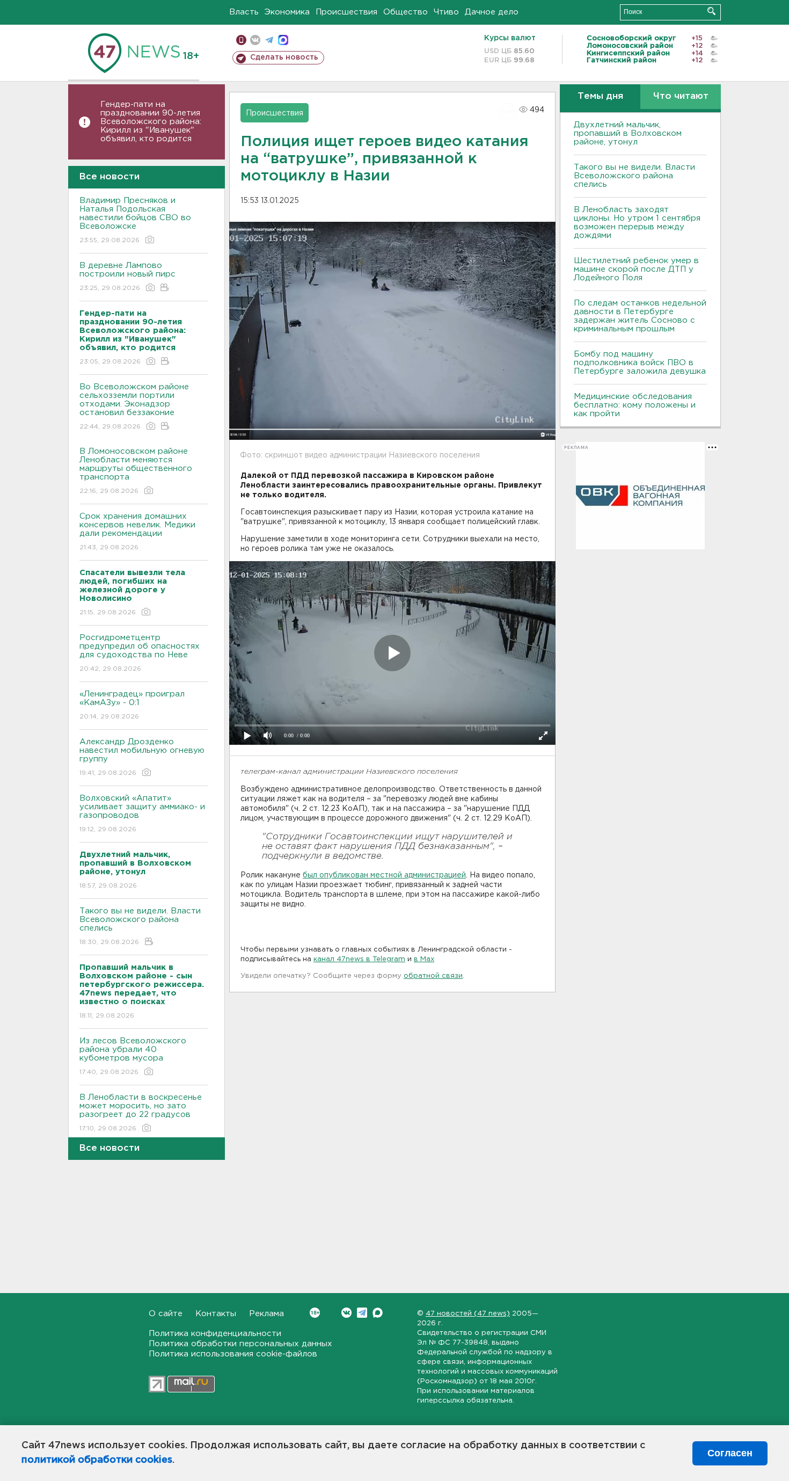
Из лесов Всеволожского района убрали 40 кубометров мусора (132, 1056)
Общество (405, 12)
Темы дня (600, 96)
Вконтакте (346, 1313)
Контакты (215, 1313)
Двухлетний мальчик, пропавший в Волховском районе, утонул (628, 133)
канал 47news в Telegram (359, 959)
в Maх (424, 959)
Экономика (287, 12)
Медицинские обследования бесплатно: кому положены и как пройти (635, 405)
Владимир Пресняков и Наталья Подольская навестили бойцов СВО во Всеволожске (135, 220)
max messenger (283, 40)
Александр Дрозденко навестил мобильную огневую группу (141, 757)
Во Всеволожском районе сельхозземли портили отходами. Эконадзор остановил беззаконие (134, 406)
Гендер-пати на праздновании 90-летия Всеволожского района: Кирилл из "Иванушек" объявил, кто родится (150, 121)
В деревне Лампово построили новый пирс (127, 276)
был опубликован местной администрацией (384, 875)
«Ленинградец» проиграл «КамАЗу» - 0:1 (132, 705)
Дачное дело (491, 12)
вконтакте (255, 40)
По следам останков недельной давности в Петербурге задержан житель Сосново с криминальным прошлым (640, 316)
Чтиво (446, 12)
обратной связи (433, 976)
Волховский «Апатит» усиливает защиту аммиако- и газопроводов (142, 813)
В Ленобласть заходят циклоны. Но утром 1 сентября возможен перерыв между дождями (637, 222)
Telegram (362, 1313)
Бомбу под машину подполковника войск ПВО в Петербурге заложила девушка (640, 363)
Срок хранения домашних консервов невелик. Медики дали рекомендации (137, 531)
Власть (244, 12)
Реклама (266, 1313)
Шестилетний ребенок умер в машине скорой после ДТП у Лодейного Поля (636, 269)
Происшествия (346, 12)
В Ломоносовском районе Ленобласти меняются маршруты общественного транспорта (135, 471)
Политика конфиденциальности (215, 1333)
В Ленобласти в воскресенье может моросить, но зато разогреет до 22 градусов (140, 1112)
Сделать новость (284, 57)
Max (377, 1313)
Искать (711, 11)
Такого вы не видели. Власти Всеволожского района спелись (140, 926)
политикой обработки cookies (96, 1460)
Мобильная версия (241, 40)
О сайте (165, 1313)
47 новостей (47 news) (468, 1314)
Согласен (730, 1453)
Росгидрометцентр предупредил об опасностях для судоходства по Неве (139, 653)
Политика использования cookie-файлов (233, 1354)
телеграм (269, 40)
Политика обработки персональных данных (240, 1343)
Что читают (680, 96)
